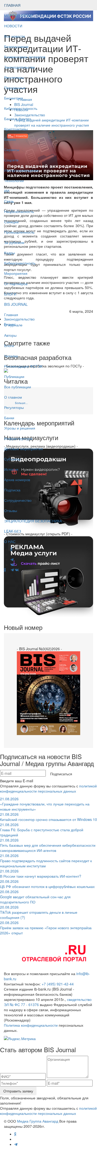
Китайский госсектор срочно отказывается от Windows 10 (48, 817)
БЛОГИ (10, 294)
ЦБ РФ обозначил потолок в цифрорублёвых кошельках (47, 884)
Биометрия (13, 98)
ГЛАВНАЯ (12, 5)
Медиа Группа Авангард (37, 1121)
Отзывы (10, 510)
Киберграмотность (19, 263)
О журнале (13, 324)
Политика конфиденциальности (31, 1025)
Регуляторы (14, 77)
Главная (11, 314)
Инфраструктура (18, 438)
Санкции (11, 221)
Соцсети (11, 159)
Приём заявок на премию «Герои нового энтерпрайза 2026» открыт (46, 927)
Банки (9, 417)
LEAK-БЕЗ (12, 531)
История (11, 469)
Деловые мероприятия (23, 448)
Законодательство (19, 67)
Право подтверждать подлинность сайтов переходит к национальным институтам (46, 860)
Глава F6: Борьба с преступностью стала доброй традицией (41, 829)
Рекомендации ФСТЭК (23, 366)
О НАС (10, 541)
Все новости (14, 36)
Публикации (14, 376)
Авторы (10, 335)
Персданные (15, 87)
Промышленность (19, 232)
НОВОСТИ (13, 25)
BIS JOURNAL (16, 304)
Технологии (14, 180)
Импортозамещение (21, 170)
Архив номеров (17, 479)
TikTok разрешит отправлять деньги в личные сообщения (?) (38, 912)
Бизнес (10, 139)
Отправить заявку (18, 1090)
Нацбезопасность (19, 211)
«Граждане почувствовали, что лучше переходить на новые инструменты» (44, 804)
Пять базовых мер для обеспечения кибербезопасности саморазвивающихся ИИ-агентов (47, 845)
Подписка (12, 489)
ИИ (6, 190)
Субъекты (12, 459)
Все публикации (17, 386)
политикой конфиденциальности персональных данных (48, 788)
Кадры (9, 252)
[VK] (17, 569)
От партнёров (15, 283)
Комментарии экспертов (24, 56)
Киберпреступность (20, 108)
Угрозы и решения (19, 428)
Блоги (9, 345)
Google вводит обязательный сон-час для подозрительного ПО (35, 896)
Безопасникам (16, 46)
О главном (13, 397)
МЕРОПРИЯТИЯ (18, 15)
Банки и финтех (17, 118)
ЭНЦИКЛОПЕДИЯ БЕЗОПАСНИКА (33, 520)
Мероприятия (15, 273)
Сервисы (11, 149)
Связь (9, 201)
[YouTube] (8, 569)
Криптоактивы (16, 128)
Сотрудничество (18, 500)
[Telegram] (12, 569)
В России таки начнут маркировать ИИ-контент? (40, 873)
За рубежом (14, 242)
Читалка (11, 355)
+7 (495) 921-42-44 (58, 983)
